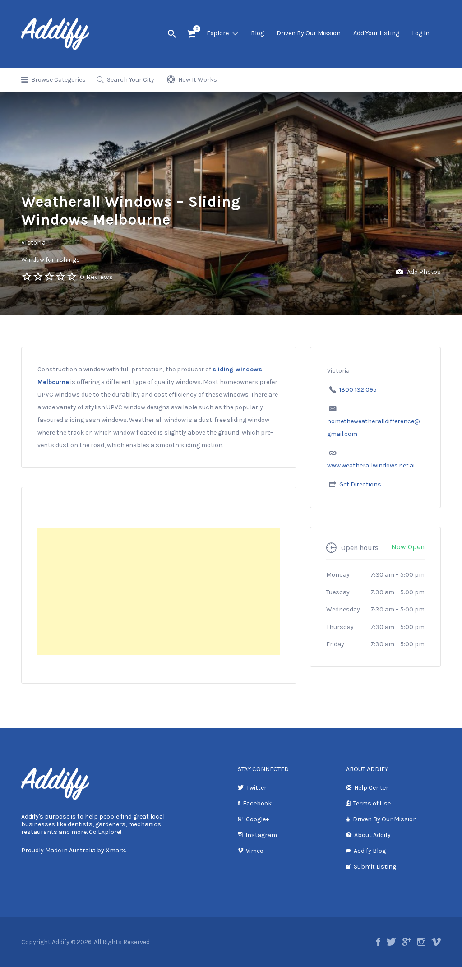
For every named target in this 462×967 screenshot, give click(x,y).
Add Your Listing (376, 33)
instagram (421, 941)
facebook (378, 941)
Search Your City (130, 79)
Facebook (257, 803)
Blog (257, 33)
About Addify (372, 835)
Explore (218, 33)
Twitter (256, 787)
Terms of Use (372, 803)
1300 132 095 (358, 389)
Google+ (257, 819)
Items (191, 34)
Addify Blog (370, 851)
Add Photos (423, 272)
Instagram (261, 835)
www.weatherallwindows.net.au (372, 465)
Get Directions (360, 484)
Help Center (371, 787)
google (406, 941)
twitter (391, 941)
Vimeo (254, 851)
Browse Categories (58, 79)
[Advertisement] (158, 591)
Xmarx (115, 850)
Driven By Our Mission (309, 33)
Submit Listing (375, 866)
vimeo (436, 941)
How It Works (197, 79)
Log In (421, 33)
